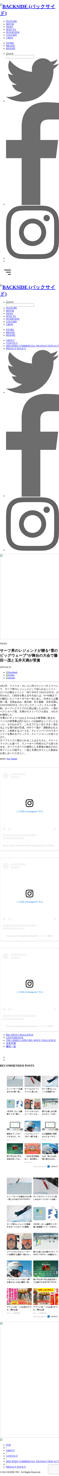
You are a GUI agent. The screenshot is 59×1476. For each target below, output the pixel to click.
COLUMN (11, 35)
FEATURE (11, 21)
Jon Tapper (12, 758)
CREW (9, 37)
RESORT (10, 48)
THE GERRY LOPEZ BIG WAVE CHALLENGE (31, 1040)
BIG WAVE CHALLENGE (19, 1035)
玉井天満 (11, 1043)
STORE (10, 43)
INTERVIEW (13, 32)
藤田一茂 (11, 1046)
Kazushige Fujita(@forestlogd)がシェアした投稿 (29, 936)
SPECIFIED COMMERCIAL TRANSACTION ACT (32, 346)
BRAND (10, 45)
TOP (8, 1445)
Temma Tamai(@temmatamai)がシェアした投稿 (29, 1026)
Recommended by (40, 1166)
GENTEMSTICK (14, 1037)
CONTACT (12, 343)
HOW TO (11, 29)
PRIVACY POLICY (16, 348)
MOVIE (10, 24)
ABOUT (10, 340)
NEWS (9, 26)
